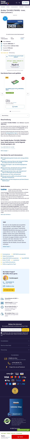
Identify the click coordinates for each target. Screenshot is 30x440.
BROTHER (21, 6)
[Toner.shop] (5, 3)
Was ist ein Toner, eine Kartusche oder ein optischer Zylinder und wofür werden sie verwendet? (14, 168)
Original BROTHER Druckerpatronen (11, 258)
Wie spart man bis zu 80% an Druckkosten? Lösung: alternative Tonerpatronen (14, 177)
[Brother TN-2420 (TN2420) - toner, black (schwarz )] (15, 31)
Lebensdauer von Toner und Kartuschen (11, 174)
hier (1, 335)
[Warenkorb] (19, 2)
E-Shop (8, 6)
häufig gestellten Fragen (11, 133)
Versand (18, 66)
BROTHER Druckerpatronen (19, 254)
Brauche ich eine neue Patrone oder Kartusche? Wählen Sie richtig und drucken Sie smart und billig (15, 162)
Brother (22, 38)
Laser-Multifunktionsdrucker (9, 262)
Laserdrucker (16, 260)
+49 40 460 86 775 (10, 282)
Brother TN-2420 (6, 260)
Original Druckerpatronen (8, 256)
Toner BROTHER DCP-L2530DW (8, 148)
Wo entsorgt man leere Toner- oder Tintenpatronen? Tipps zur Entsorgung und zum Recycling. (14, 171)
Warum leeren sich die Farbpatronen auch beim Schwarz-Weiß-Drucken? (15, 180)
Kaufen (21, 436)
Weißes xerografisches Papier (9, 264)
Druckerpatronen (14, 6)
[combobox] (15, 115)
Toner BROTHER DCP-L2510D (7, 147)
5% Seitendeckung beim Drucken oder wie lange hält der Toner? (15, 158)
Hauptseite (3, 6)
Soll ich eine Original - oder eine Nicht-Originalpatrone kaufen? (14, 165)
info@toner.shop (10, 286)
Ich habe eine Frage (8, 290)
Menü (26, 2)
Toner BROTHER (25, 258)
